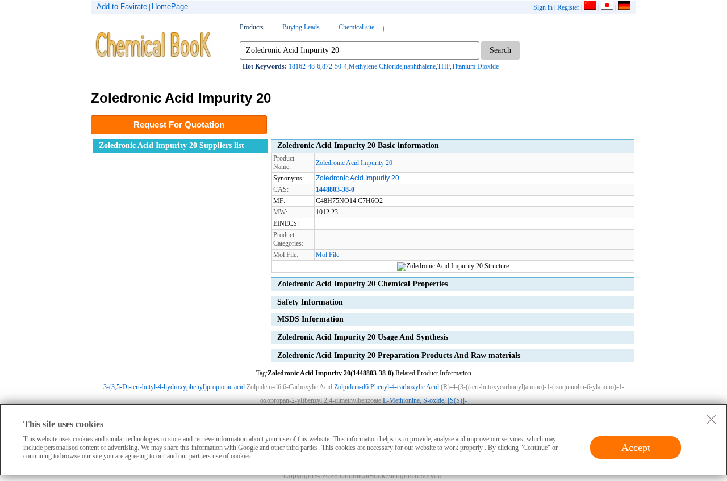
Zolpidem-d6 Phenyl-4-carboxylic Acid (386, 387)
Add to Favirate (122, 6)
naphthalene (420, 66)
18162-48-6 (304, 66)
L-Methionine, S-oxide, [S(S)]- (425, 400)
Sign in (543, 7)
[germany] (624, 7)
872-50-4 (334, 66)
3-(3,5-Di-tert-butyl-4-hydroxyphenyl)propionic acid (174, 387)
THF (443, 66)
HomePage (170, 6)
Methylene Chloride (375, 66)
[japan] (607, 7)
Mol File (327, 255)
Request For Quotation (178, 124)
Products (252, 27)
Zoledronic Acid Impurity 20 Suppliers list (171, 145)
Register (568, 7)
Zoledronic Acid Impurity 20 (354, 163)
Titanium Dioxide (475, 66)
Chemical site (356, 27)
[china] (590, 7)
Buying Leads (301, 27)
